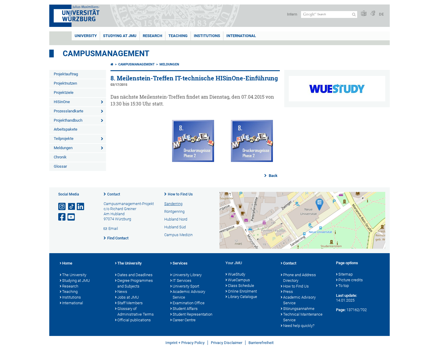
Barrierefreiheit (261, 342)
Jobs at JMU (128, 297)
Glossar (60, 166)
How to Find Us (180, 194)
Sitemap (345, 274)
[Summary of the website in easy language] (363, 13)
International (241, 35)
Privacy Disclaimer (226, 342)
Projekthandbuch (68, 120)
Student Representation (192, 314)
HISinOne (62, 102)
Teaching (178, 35)
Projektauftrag (66, 74)
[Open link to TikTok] (71, 206)
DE (381, 14)
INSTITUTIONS (207, 35)
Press (288, 291)
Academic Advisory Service (189, 294)
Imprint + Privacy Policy (185, 342)
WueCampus (239, 280)
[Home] (111, 64)
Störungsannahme (298, 308)
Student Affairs (185, 308)
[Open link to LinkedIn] (81, 206)
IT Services (182, 280)
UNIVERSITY (86, 35)
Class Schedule (241, 285)
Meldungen (63, 148)
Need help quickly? (298, 325)
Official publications (134, 320)
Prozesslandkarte (68, 111)
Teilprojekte (63, 138)
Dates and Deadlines (135, 275)
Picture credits (350, 280)
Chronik (60, 157)
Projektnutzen (65, 83)
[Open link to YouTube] (71, 217)
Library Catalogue (242, 296)
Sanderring (173, 203)
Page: (341, 310)
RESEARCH (152, 35)
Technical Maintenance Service (303, 317)
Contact (113, 194)
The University (74, 275)
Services (180, 263)
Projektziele (63, 92)
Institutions (71, 297)
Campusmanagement (106, 53)
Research (70, 286)
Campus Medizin (178, 235)
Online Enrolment (242, 291)
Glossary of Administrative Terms (135, 311)
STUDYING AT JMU (119, 35)
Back (272, 175)
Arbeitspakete (65, 129)
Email (113, 228)
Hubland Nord (175, 219)
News (122, 291)
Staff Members (130, 303)
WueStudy (236, 274)
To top (343, 285)
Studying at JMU (76, 280)
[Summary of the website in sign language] (372, 13)
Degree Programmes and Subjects (135, 283)
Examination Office (189, 303)
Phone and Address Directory (299, 278)
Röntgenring (174, 211)
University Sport (186, 286)
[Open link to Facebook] (62, 217)
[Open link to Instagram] (62, 206)
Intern (292, 14)
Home (67, 263)
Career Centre (184, 320)
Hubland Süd (175, 227)
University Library (187, 275)
